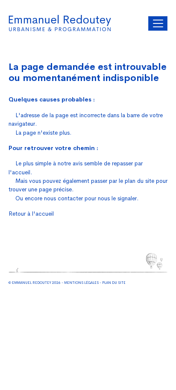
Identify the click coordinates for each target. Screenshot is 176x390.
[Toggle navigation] (157, 23)
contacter (70, 198)
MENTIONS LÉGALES (81, 282)
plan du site (139, 181)
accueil (21, 172)
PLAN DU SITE (114, 282)
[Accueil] (60, 23)
